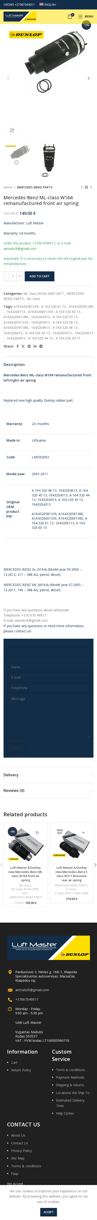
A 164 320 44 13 (40, 338)
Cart (14, 1062)
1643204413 (15, 338)
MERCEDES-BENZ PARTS (35, 187)
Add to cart (39, 276)
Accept (49, 1212)
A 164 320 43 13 (68, 338)
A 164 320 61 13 (53, 306)
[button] (37, 833)
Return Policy (21, 1070)
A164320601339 (40, 311)
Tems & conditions (70, 1070)
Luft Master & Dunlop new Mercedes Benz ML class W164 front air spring (25, 874)
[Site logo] (20, 16)
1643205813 (40, 322)
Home (8, 187)
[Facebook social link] (17, 346)
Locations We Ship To (72, 1092)
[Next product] (91, 187)
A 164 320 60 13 (68, 311)
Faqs (14, 1173)
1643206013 (13, 333)
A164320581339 (26, 306)
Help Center (65, 1113)
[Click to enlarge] (11, 130)
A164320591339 (16, 322)
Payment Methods (70, 1077)
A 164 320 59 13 (65, 317)
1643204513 (83, 333)
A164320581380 (81, 306)
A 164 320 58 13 (65, 322)
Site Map (17, 1158)
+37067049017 (26, 999)
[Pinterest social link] (29, 346)
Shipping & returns (70, 1085)
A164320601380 (16, 317)
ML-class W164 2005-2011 (43, 293)
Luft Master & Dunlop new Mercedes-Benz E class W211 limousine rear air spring (72, 874)
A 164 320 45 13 (37, 333)
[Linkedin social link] (35, 346)
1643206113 (15, 311)
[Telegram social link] (41, 346)
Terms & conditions (26, 1166)
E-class (71, 889)
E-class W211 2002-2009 (71, 893)
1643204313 (40, 317)
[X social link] (23, 346)
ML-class (33, 298)
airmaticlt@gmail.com (32, 990)
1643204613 (40, 327)
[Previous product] (81, 187)
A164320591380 (16, 327)
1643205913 (62, 333)
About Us (18, 1135)
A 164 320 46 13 (65, 327)
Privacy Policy (21, 1150)
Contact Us (19, 1143)
